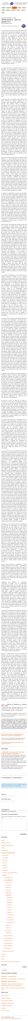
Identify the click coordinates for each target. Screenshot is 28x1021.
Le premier (24, 41)
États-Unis (3, 954)
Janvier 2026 (5, 855)
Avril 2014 (9, 904)
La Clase (12, 710)
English (19, 7)
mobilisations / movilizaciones (7, 1003)
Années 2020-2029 (8, 877)
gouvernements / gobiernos (7, 1000)
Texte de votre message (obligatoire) (9, 814)
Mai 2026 (5, 865)
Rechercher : (4, 964)
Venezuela (3, 1008)
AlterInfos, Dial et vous (6, 842)
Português (9, 7)
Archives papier (7, 948)
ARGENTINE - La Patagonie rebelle (8, 976)
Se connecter (10, 1018)
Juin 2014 (9, 909)
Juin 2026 (5, 867)
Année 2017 (8, 887)
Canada (3, 847)
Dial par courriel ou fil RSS (8, 951)
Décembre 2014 (10, 922)
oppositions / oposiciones (6, 1005)
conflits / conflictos (5, 995)
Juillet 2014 (9, 912)
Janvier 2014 (10, 897)
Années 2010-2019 (8, 880)
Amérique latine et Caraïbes (7, 845)
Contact (15, 1018)
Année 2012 (8, 927)
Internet (23, 10)
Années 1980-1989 (8, 938)
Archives (5, 875)
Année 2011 (8, 930)
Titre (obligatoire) (5, 809)
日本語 (3, 10)
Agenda (8, 10)
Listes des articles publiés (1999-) (10, 872)
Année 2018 (8, 885)
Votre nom (3, 794)
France (2, 956)
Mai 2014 (9, 907)
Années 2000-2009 (8, 945)
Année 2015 (8, 892)
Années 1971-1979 (8, 940)
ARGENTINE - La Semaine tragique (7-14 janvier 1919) (13, 978)
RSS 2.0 (19, 1018)
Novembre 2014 (10, 919)
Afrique (2, 840)
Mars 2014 (9, 902)
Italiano (23, 7)
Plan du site (3, 1018)
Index (3, 12)
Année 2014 (8, 895)
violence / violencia (5, 1010)
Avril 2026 (5, 862)
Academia (13, 10)
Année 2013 (8, 925)
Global (2, 959)
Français (14, 7)
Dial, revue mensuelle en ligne (8, 852)
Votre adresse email (5, 799)
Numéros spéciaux (8, 943)
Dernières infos (4, 850)
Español (3, 7)
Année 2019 (8, 882)
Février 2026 (5, 857)
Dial (17, 26)
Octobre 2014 (10, 917)
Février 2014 (10, 900)
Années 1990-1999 (8, 935)
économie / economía (5, 998)
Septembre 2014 (10, 914)
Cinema (18, 10)
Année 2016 (8, 890)
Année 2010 (8, 932)
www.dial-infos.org (21, 714)
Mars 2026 (5, 860)
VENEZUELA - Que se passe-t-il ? (8, 981)
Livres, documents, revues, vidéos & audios (10, 961)
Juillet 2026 (5, 870)
